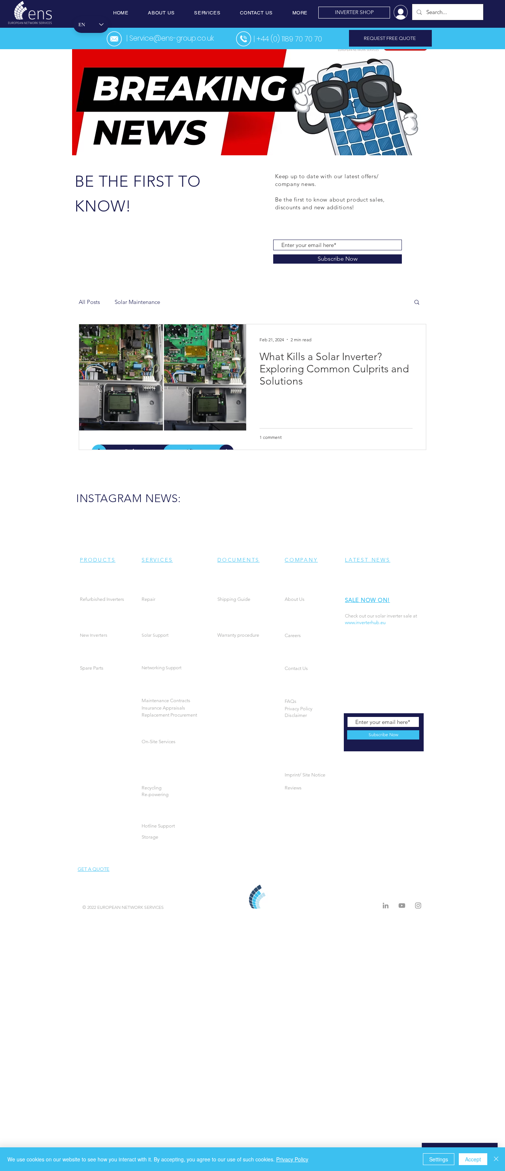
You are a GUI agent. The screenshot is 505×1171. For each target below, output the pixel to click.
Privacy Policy (292, 1159)
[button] (161, 12)
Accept (473, 1159)
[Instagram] (418, 905)
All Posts (89, 301)
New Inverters (93, 635)
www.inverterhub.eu (365, 622)
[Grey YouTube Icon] (402, 905)
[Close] (496, 1159)
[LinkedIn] (386, 905)
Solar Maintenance (137, 301)
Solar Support (155, 635)
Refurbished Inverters (102, 599)
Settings (438, 1159)
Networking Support (162, 667)
